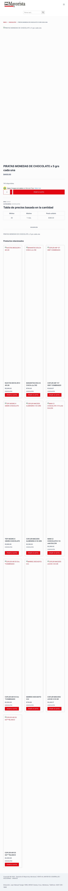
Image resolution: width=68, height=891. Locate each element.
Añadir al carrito (39, 192)
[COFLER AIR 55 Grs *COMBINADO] (12, 627)
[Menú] (64, 4)
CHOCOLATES (16, 204)
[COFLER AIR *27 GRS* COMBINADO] (55, 313)
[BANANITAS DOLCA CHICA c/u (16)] (34, 313)
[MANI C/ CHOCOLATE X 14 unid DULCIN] (55, 469)
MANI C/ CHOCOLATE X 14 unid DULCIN (53, 541)
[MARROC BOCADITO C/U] (34, 627)
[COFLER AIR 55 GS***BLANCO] (12, 782)
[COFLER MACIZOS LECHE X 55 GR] (55, 627)
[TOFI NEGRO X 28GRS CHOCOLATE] (12, 469)
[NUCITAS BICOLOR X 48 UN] (12, 313)
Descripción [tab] (34, 227)
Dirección (6, 885)
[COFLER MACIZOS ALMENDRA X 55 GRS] (34, 469)
